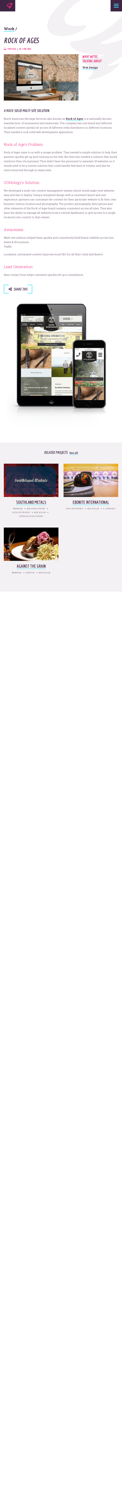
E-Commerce (109, 509)
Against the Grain (31, 566)
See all (73, 452)
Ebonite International (91, 502)
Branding (18, 509)
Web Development (36, 509)
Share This (19, 289)
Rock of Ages (74, 118)
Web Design (90, 67)
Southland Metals (31, 502)
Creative (30, 573)
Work (9, 28)
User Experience (21, 512)
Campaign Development (31, 516)
